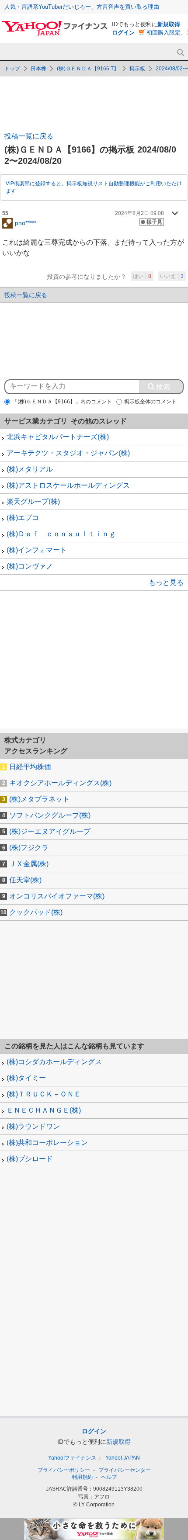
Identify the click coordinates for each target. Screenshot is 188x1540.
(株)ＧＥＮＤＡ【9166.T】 (88, 69)
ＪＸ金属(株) (29, 863)
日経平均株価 (30, 766)
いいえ (172, 276)
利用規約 (82, 1477)
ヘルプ (109, 1477)
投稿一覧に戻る (28, 136)
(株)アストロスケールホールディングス (68, 485)
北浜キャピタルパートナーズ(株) (58, 436)
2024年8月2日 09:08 (139, 213)
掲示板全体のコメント (150, 402)
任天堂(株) (25, 880)
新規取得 (168, 24)
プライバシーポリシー (64, 1470)
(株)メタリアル (30, 469)
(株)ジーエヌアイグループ (50, 831)
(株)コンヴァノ (30, 566)
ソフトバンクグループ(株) (50, 815)
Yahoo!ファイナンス (72, 1458)
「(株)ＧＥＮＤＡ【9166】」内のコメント (62, 402)
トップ (12, 69)
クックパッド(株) (36, 912)
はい (142, 276)
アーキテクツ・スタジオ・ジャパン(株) (68, 453)
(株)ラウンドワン (33, 1126)
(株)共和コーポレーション (47, 1142)
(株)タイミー (26, 1078)
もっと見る (166, 582)
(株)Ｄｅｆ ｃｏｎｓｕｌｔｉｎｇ (61, 534)
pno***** (25, 222)
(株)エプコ (23, 517)
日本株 (38, 69)
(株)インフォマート (37, 550)
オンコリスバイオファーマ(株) (56, 896)
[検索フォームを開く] (180, 52)
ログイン (123, 32)
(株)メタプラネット (39, 799)
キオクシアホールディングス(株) (60, 783)
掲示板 (137, 69)
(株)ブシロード (30, 1158)
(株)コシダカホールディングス (54, 1061)
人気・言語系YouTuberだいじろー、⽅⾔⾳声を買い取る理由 (81, 6)
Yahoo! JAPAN (122, 1458)
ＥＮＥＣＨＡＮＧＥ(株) (44, 1110)
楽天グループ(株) (33, 501)
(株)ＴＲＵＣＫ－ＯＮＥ (44, 1094)
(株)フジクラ (29, 847)
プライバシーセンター (124, 1470)
